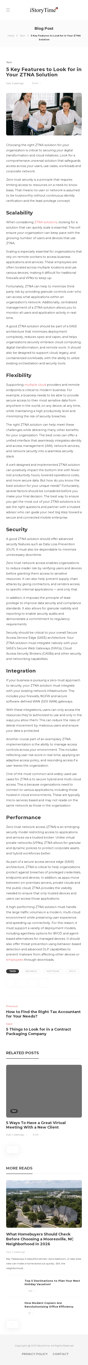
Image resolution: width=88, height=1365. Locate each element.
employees (14, 960)
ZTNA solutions (45, 222)
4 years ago (18, 1134)
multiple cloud (35, 385)
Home (11, 35)
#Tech (72, 971)
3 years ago (18, 83)
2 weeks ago (18, 1252)
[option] (44, 1101)
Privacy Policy (35, 1354)
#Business (31, 971)
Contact (61, 1354)
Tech (22, 35)
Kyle (8, 83)
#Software (53, 971)
